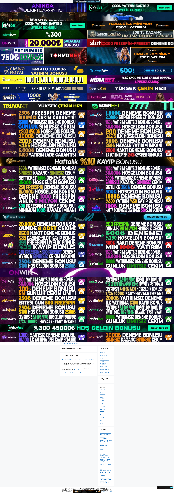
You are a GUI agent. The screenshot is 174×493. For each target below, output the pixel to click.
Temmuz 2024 (102, 408)
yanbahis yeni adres (107, 478)
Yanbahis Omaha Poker (104, 363)
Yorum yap (64, 373)
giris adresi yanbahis (105, 434)
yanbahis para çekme (103, 465)
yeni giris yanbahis (103, 483)
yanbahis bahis (110, 440)
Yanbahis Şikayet (103, 481)
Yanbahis (64, 371)
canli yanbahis (101, 433)
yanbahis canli (109, 445)
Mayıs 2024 (102, 411)
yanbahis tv (101, 469)
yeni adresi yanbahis (104, 482)
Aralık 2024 (102, 400)
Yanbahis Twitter (104, 476)
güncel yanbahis (102, 437)
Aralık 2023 (102, 418)
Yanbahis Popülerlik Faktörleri (105, 369)
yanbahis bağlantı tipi (70, 372)
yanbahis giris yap (104, 455)
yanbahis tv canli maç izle (105, 473)
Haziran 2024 (102, 409)
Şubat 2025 (102, 397)
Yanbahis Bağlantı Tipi (70, 355)
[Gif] (87, 161)
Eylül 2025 (101, 392)
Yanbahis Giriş (102, 352)
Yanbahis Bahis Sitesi (104, 443)
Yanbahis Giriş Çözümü (104, 355)
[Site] (43, 115)
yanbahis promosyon (103, 466)
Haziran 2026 (102, 389)
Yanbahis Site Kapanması (104, 360)
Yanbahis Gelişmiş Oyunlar (104, 361)
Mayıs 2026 (102, 391)
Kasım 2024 (102, 401)
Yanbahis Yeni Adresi (106, 479)
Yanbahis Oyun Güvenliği (104, 372)
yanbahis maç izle (103, 462)
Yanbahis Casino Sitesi (103, 449)
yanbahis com (104, 451)
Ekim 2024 (102, 403)
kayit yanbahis (65, 372)
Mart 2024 (102, 414)
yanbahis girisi (104, 453)
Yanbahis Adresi (103, 350)
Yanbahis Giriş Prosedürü (104, 364)
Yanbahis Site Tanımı (103, 366)
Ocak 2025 (102, 398)
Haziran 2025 (102, 394)
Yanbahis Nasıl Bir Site (105, 464)
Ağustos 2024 (102, 406)
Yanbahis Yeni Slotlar (103, 367)
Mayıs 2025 (102, 395)
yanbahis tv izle (102, 475)
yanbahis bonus (103, 445)
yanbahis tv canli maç (106, 470)
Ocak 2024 (102, 417)
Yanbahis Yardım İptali (104, 357)
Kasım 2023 (102, 420)
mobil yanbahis (109, 438)
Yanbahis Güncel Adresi (104, 460)
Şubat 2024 (102, 415)
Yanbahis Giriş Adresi (105, 459)
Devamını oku (76, 369)
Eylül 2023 (101, 423)
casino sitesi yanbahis (107, 433)
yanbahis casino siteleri (77, 372)
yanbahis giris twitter (102, 454)
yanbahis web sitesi (102, 478)
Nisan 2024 (102, 412)
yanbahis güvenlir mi (103, 461)
